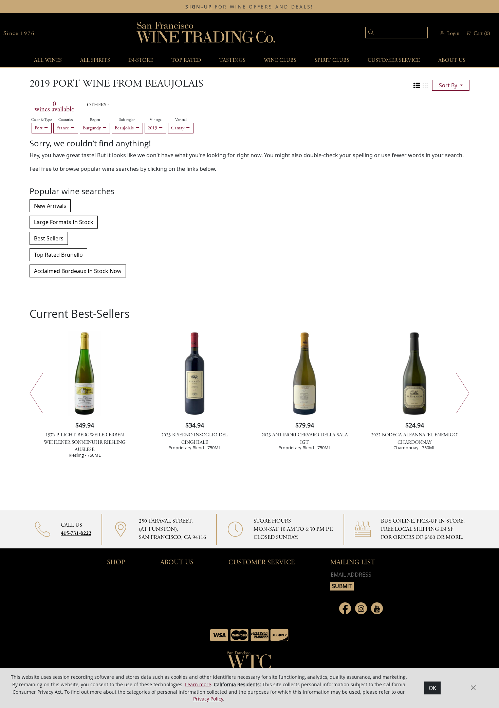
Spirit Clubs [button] (332, 60)
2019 (153, 128)
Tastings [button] (232, 60)
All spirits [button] (95, 60)
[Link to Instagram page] (361, 608)
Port (39, 128)
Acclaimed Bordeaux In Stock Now (78, 271)
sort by (449, 85)
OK (432, 688)
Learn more (198, 684)
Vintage (155, 119)
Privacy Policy (208, 698)
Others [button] (97, 105)
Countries (65, 119)
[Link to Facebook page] (345, 608)
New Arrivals (50, 206)
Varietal (181, 119)
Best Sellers (48, 238)
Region (95, 119)
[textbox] (396, 32)
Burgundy (92, 128)
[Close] (473, 687)
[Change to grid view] (425, 85)
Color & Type (41, 119)
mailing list (352, 562)
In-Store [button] (140, 60)
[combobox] (386, 33)
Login (453, 33)
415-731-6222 (76, 533)
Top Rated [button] (186, 60)
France (63, 128)
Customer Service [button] (261, 562)
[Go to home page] (249, 662)
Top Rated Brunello (58, 254)
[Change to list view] (416, 85)
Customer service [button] (394, 60)
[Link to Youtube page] (377, 608)
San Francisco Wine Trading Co (206, 33)
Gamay (178, 128)
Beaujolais (125, 128)
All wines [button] (48, 60)
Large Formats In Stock (63, 222)
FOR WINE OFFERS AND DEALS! (249, 7)
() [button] (482, 33)
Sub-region (127, 119)
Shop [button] (116, 562)
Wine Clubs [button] (280, 60)
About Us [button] (451, 60)
